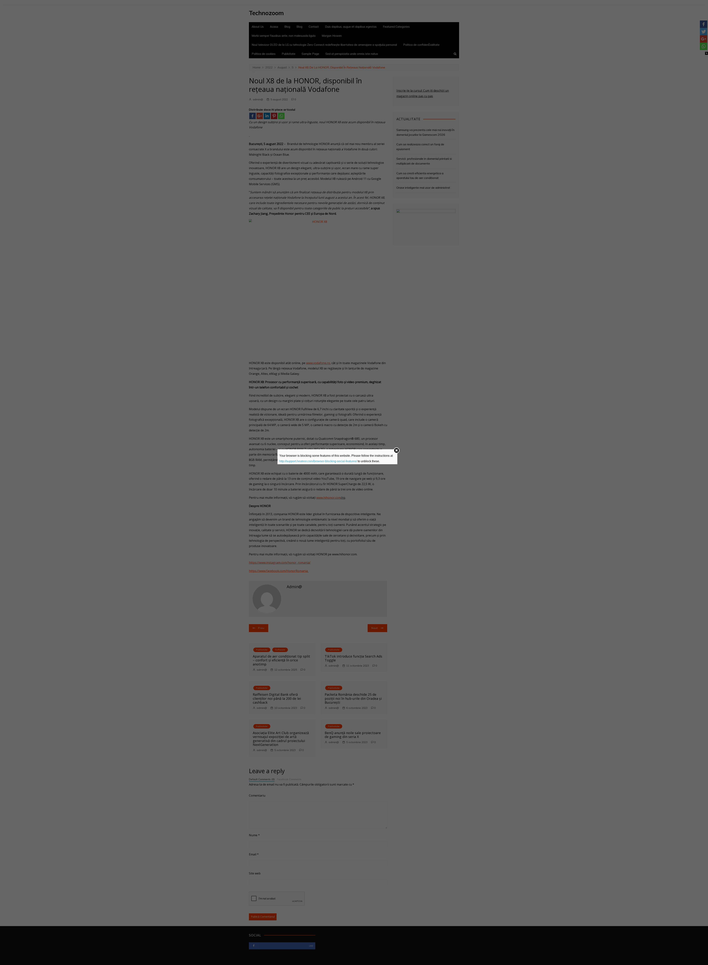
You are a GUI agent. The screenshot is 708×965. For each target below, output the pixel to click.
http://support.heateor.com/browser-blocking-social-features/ (318, 461)
